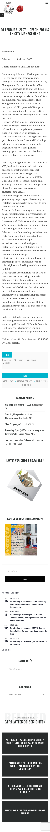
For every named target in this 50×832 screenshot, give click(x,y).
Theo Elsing (26, 385)
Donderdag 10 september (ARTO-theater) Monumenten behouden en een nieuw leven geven (28, 604)
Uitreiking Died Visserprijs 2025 (18, 404)
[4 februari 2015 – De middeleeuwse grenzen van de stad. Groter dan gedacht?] (25, 788)
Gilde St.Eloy (8, 381)
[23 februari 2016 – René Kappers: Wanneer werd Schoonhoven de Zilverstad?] (25, 766)
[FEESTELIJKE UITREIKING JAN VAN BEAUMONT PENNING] (25, 811)
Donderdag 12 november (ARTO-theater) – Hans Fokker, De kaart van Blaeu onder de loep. (28, 631)
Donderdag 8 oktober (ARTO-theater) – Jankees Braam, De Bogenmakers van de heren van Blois (28, 617)
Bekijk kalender (8, 649)
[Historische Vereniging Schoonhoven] (13, 8)
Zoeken (25, 579)
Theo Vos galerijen (12, 424)
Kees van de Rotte (24, 381)
